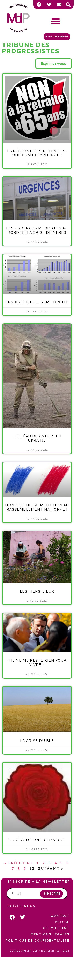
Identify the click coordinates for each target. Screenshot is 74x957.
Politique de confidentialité (37, 940)
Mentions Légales (50, 934)
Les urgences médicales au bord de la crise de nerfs (37, 230)
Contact (60, 915)
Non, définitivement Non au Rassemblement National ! (37, 507)
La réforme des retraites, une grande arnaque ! (37, 153)
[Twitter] (49, 4)
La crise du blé (37, 741)
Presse (62, 922)
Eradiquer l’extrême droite (37, 302)
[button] (68, 4)
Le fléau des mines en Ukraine (37, 438)
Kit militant (56, 928)
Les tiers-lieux (37, 591)
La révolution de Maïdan (37, 840)
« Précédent (18, 863)
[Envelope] (59, 4)
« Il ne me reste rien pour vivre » (37, 662)
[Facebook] (39, 4)
